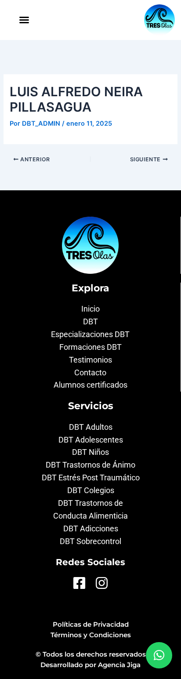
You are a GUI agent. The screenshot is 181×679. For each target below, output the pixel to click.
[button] (24, 20)
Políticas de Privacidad (91, 624)
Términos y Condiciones (91, 635)
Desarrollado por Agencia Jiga (90, 665)
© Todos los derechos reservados (91, 654)
